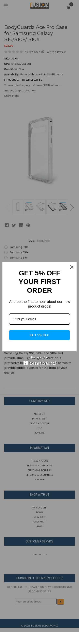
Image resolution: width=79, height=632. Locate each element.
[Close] (72, 267)
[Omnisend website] (39, 360)
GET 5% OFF (39, 335)
